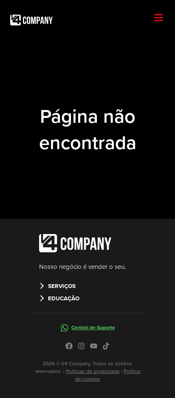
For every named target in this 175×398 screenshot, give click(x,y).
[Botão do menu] (161, 18)
